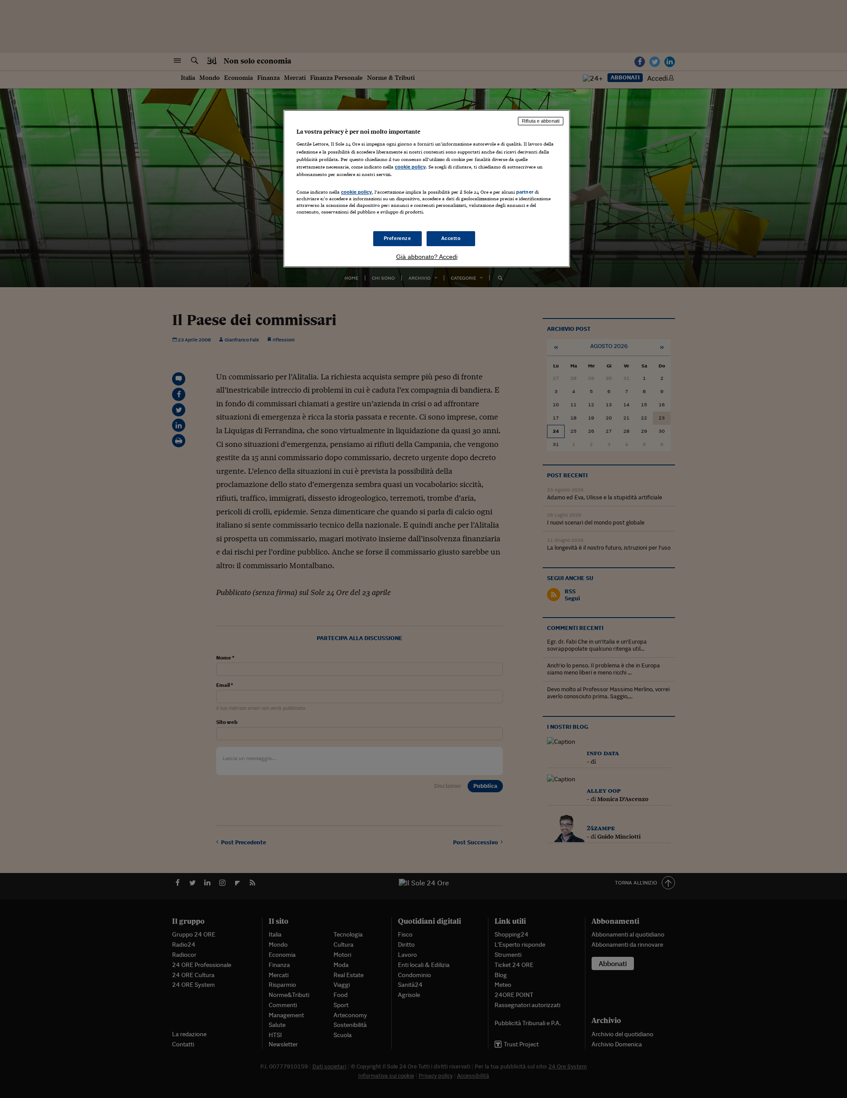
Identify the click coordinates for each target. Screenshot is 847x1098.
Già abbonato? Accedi (426, 256)
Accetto (451, 238)
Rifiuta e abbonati (540, 121)
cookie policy (410, 166)
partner (524, 192)
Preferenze (397, 238)
